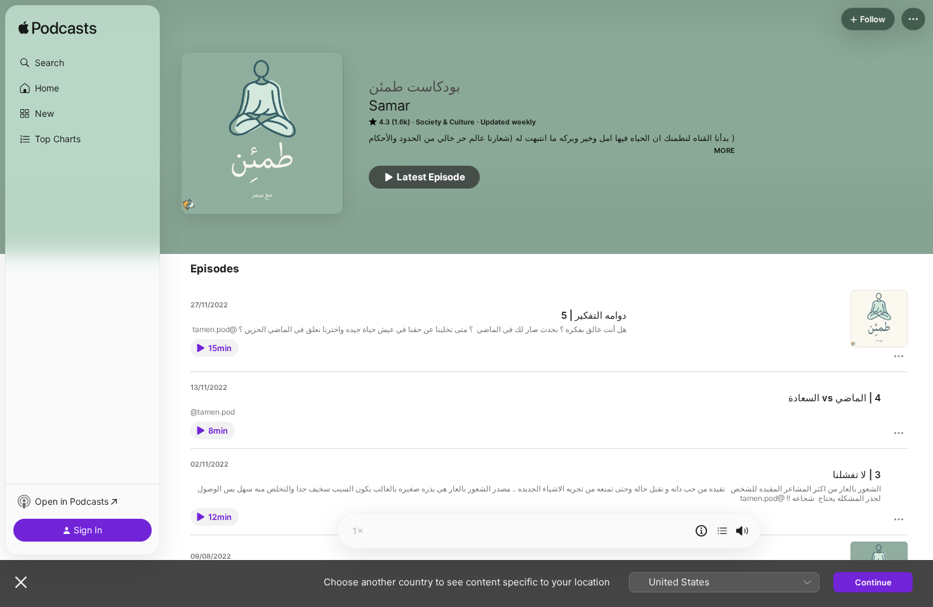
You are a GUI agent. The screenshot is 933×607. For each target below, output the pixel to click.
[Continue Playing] (722, 531)
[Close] (21, 582)
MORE (724, 150)
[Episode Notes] (701, 531)
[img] (57, 28)
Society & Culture (445, 121)
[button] (82, 63)
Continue (873, 582)
